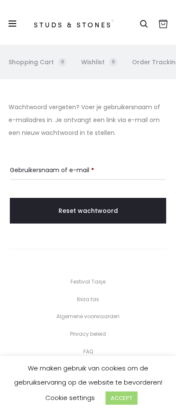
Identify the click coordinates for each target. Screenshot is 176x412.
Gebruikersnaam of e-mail (52, 169)
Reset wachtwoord (88, 210)
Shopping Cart (36, 62)
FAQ (88, 351)
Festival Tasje (88, 281)
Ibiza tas (88, 299)
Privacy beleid (88, 333)
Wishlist (98, 62)
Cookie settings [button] (70, 397)
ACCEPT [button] (121, 398)
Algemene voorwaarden (88, 316)
